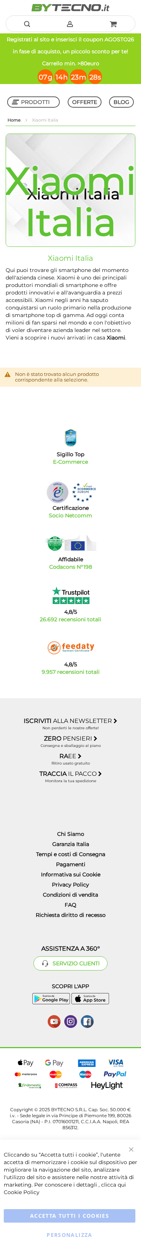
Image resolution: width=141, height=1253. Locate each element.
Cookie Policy (21, 1192)
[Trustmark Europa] (84, 492)
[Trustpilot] (70, 595)
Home (15, 120)
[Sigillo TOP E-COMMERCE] (70, 438)
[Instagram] (70, 1020)
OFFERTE (84, 102)
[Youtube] (54, 1020)
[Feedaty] (71, 648)
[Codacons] (70, 543)
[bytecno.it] (70, 8)
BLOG (121, 102)
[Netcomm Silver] (57, 492)
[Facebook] (87, 1020)
